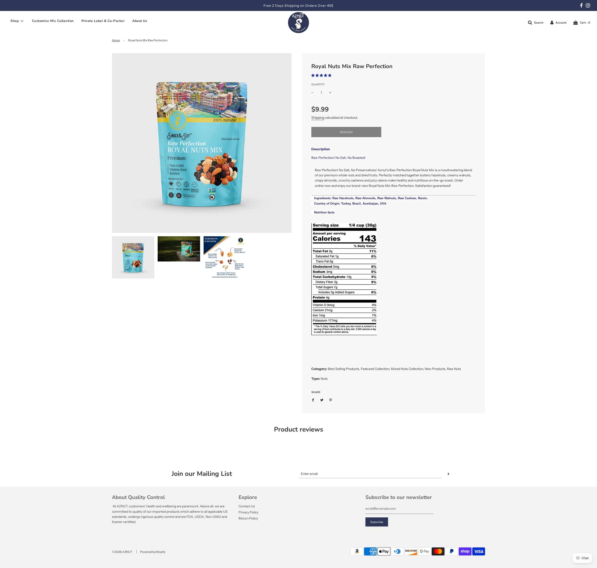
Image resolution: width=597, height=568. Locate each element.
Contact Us (247, 506)
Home (116, 40)
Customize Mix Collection (53, 21)
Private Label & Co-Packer (103, 21)
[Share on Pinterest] (331, 399)
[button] (321, 75)
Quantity (318, 84)
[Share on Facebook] (314, 399)
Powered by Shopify (152, 552)
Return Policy (248, 518)
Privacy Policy (248, 512)
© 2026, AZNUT (122, 552)
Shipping (317, 117)
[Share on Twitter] (322, 399)
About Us (139, 21)
